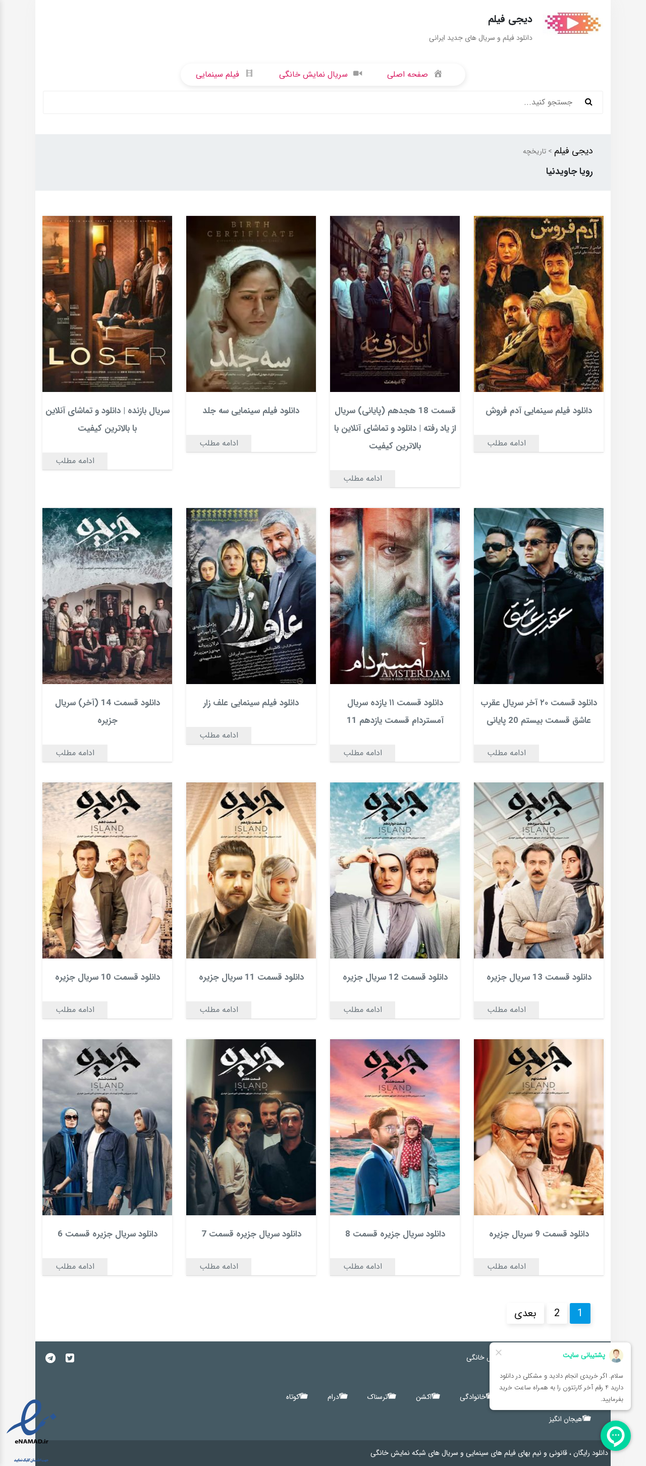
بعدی (525, 1313)
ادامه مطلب (506, 443)
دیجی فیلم (573, 151)
